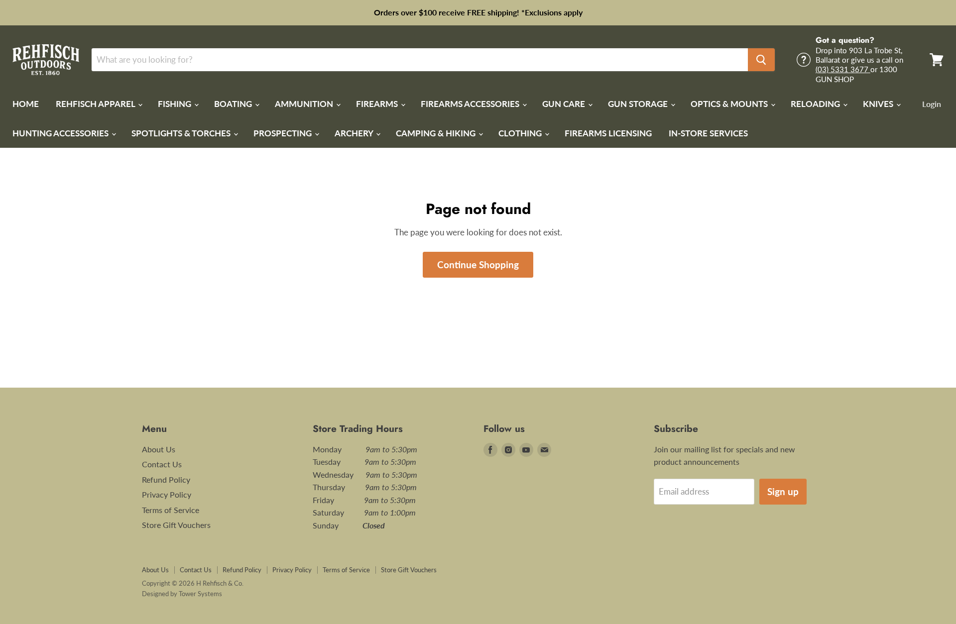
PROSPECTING (283, 133)
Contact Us (162, 464)
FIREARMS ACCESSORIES (471, 104)
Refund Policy (166, 479)
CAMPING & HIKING (437, 133)
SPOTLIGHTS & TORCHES (182, 133)
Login (931, 103)
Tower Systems (200, 594)
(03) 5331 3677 (843, 69)
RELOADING (816, 104)
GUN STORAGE (639, 104)
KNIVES (879, 104)
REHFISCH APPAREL (96, 104)
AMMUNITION (305, 104)
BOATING (234, 104)
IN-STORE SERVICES (708, 133)
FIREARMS (378, 104)
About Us (158, 449)
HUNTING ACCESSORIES (61, 133)
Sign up (783, 491)
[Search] (761, 59)
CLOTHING (521, 133)
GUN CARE (564, 104)
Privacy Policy (166, 494)
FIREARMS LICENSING (608, 133)
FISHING (175, 104)
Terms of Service (170, 510)
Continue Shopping (478, 264)
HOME (25, 104)
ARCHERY (355, 133)
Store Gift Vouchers (176, 524)
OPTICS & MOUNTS (730, 104)
